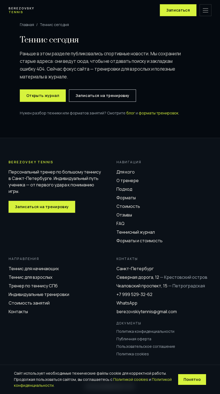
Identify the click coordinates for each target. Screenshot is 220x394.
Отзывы (124, 215)
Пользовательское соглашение (145, 346)
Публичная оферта (133, 338)
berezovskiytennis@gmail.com (146, 312)
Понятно (192, 379)
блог (130, 112)
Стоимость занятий (29, 303)
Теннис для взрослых (30, 277)
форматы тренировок (158, 112)
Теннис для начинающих (34, 269)
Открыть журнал (42, 95)
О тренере (127, 180)
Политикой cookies (130, 379)
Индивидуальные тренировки (39, 294)
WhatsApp (126, 303)
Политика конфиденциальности (145, 331)
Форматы (126, 198)
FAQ (120, 223)
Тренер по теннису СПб (33, 286)
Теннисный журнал (135, 232)
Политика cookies (132, 353)
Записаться (178, 10)
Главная (27, 24)
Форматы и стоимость (139, 241)
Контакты (18, 312)
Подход (124, 189)
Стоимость (128, 206)
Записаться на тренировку (102, 95)
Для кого (125, 172)
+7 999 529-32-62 (134, 294)
